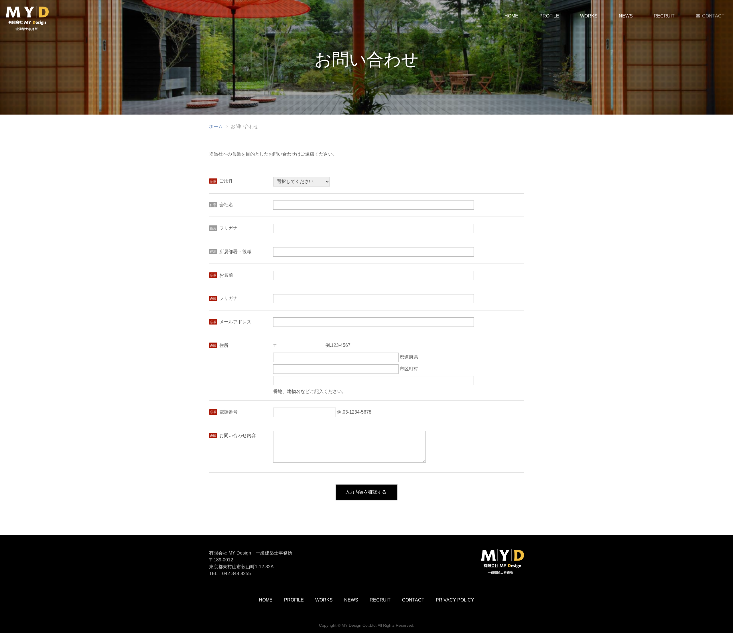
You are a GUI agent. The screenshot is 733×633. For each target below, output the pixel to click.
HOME (511, 15)
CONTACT (713, 15)
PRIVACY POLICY (455, 599)
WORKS (589, 15)
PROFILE (549, 15)
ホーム (216, 126)
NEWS (626, 15)
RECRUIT (664, 15)
